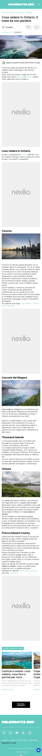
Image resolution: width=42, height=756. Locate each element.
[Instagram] (9, 731)
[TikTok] (22, 731)
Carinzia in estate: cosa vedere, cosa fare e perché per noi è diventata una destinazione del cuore (16, 674)
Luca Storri (13, 573)
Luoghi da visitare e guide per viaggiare (17, 13)
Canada (24, 154)
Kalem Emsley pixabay (28, 571)
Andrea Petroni (7, 689)
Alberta (29, 77)
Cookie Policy (33, 740)
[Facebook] (2, 731)
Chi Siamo (5, 740)
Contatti (12, 740)
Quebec (20, 77)
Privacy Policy (22, 740)
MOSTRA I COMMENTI (21, 704)
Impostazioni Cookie (9, 743)
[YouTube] (15, 731)
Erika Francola (7, 32)
